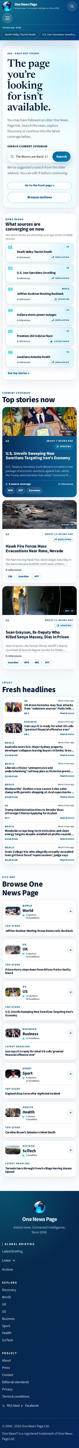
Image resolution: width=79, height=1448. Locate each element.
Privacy (7, 1389)
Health (29, 1112)
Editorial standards (15, 1382)
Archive (7, 1269)
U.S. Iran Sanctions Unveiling (58, 34)
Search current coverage (27, 146)
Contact (7, 1375)
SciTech (29, 1151)
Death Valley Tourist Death (20, 34)
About (6, 1360)
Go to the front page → (39, 185)
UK (25, 949)
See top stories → (18, 373)
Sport (28, 1073)
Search (61, 156)
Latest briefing (12, 1251)
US (25, 992)
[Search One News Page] (72, 6)
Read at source (67, 713)
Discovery (9, 1290)
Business (30, 1034)
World (28, 911)
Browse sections (39, 197)
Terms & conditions (15, 1396)
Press (6, 1367)
